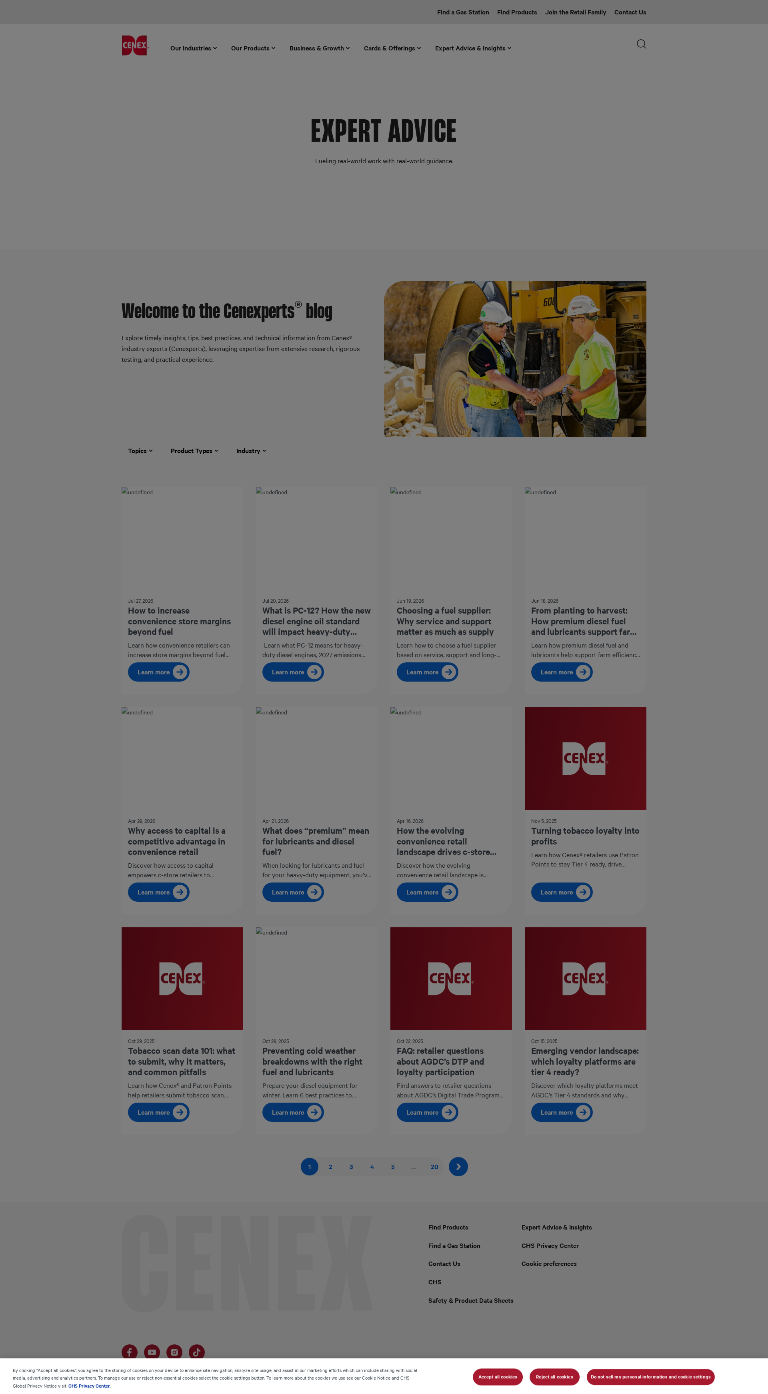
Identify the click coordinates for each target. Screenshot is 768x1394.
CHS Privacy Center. (89, 1385)
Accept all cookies (497, 1376)
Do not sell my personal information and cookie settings (651, 1376)
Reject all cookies (554, 1376)
